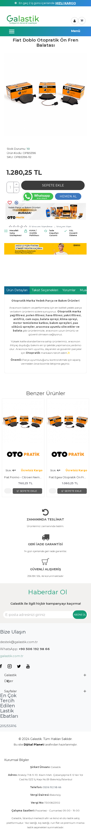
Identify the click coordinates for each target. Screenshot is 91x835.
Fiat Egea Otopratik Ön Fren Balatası (68, 477)
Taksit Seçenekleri (45, 290)
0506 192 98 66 (52, 787)
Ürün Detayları (17, 290)
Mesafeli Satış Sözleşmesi (16, 232)
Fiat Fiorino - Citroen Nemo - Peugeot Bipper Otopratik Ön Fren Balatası (23, 477)
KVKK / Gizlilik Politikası (34, 232)
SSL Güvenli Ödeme (73, 232)
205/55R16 (8, 726)
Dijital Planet (34, 744)
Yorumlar (69, 290)
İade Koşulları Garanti (54, 232)
